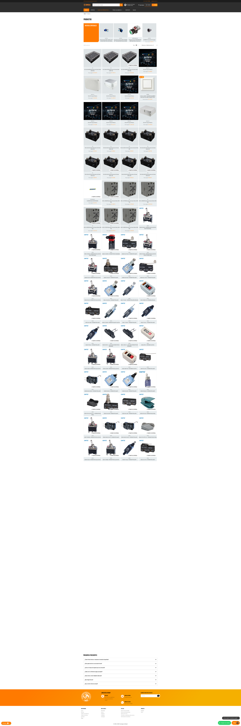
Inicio (82, 710)
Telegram (102, 713)
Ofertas (82, 712)
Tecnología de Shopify (123, 724)
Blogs (82, 718)
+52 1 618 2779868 (146, 1)
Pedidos (142, 710)
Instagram (103, 716)
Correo (102, 712)
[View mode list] (138, 45)
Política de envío (124, 713)
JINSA (118, 724)
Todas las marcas (84, 715)
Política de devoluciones (125, 712)
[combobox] (108, 5)
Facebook (103, 715)
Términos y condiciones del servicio (127, 715)
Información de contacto (125, 716)
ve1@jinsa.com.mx (154, 1)
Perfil (142, 712)
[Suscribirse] (158, 696)
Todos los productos (85, 713)
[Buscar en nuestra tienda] (121, 5)
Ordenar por (144, 45)
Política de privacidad (125, 710)
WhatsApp (103, 710)
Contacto (83, 716)
